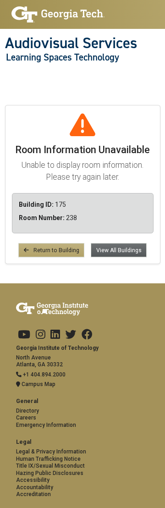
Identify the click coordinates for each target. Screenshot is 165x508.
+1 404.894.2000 (44, 374)
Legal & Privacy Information (51, 451)
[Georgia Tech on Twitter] (70, 334)
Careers (26, 417)
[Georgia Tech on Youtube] (24, 334)
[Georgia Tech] (58, 14)
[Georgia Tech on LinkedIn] (55, 334)
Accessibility (33, 480)
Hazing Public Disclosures (49, 473)
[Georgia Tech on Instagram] (40, 334)
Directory (27, 411)
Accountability (34, 487)
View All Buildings (119, 250)
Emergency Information (46, 425)
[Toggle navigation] (10, 76)
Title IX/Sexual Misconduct (50, 466)
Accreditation (33, 494)
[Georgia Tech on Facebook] (87, 334)
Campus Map (37, 384)
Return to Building (55, 250)
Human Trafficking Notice (48, 459)
